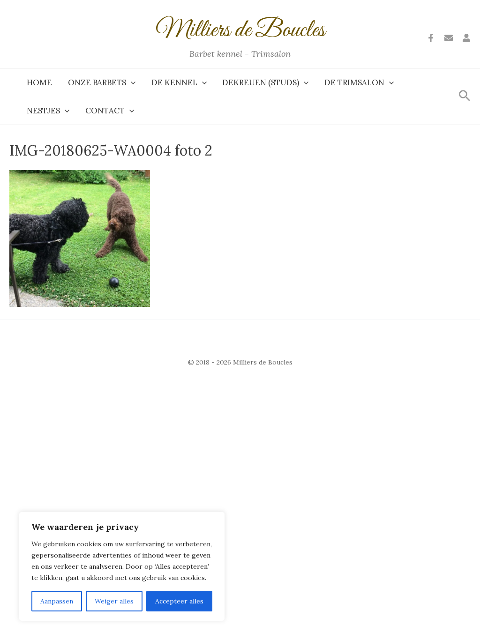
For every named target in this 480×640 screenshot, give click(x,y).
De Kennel (174, 82)
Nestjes (43, 110)
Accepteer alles (179, 601)
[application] (130, 82)
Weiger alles (114, 601)
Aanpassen (56, 601)
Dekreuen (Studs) (260, 82)
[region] (122, 566)
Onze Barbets (97, 82)
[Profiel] (466, 38)
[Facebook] (431, 38)
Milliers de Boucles (240, 30)
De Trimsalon (354, 82)
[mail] (448, 38)
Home (39, 82)
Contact (105, 110)
